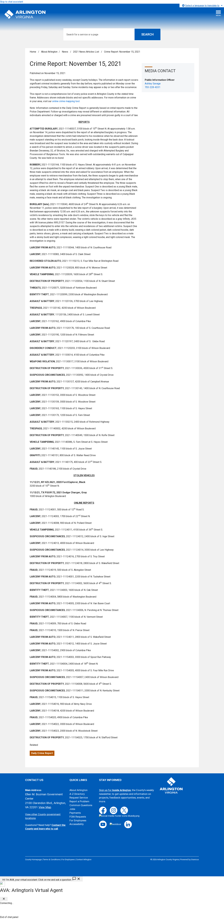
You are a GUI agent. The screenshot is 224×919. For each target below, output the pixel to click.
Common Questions (80, 805)
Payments (75, 812)
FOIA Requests (77, 816)
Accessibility (76, 824)
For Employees (77, 820)
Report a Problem (79, 801)
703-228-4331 (152, 87)
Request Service (78, 797)
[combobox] (202, 5)
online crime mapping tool (66, 101)
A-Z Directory (77, 794)
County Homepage (33, 859)
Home (33, 51)
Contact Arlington (83, 859)
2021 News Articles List (86, 51)
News (65, 51)
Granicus (195, 859)
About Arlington (49, 51)
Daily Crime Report (42, 753)
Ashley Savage (153, 83)
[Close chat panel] (4, 899)
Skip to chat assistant (11, 1)
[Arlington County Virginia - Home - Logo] (25, 14)
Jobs (72, 809)
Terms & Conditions (51, 859)
